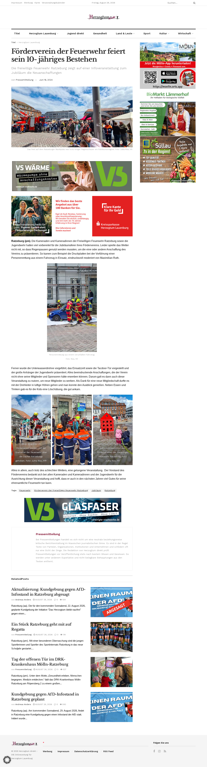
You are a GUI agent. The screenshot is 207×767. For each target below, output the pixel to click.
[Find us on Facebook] (154, 751)
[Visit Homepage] (103, 17)
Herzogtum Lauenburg (42, 33)
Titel (17, 33)
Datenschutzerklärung (86, 751)
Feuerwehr (25, 490)
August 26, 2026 (44, 635)
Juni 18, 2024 (46, 80)
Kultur (163, 33)
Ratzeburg (110, 490)
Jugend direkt (75, 33)
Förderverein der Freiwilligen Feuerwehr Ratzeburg (61, 490)
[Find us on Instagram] (159, 751)
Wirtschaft (184, 33)
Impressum (16, 3)
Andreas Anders (23, 600)
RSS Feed (108, 751)
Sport (146, 33)
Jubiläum (96, 490)
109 (64, 600)
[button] (7, 760)
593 (64, 704)
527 (64, 669)
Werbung (28, 3)
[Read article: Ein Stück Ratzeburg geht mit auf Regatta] (112, 637)
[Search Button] (194, 3)
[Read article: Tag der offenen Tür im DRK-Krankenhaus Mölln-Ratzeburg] (112, 672)
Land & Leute (124, 33)
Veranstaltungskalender (53, 3)
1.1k (64, 635)
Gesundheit (100, 33)
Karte (37, 3)
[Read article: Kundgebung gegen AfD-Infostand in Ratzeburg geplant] (112, 707)
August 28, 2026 (43, 600)
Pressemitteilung (24, 80)
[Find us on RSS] (165, 751)
